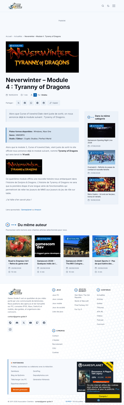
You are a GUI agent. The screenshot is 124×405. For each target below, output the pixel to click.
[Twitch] (37, 322)
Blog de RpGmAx (18, 375)
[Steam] (10, 322)
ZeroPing (36, 371)
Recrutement (57, 344)
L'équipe (55, 340)
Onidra (44, 95)
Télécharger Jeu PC (19, 379)
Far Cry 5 (78, 309)
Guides (99, 303)
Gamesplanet (26, 210)
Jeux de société (58, 307)
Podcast (100, 320)
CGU (54, 348)
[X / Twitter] (23, 322)
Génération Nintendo (41, 379)
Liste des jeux (57, 312)
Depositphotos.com (40, 375)
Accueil (9, 36)
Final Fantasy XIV (81, 305)
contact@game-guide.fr (17, 316)
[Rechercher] (102, 5)
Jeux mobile (57, 303)
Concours (100, 324)
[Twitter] (18, 102)
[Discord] (17, 322)
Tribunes (100, 307)
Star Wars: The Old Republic (82, 296)
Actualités (18, 36)
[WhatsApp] (31, 102)
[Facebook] (24, 102)
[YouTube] (30, 322)
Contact (55, 336)
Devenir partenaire (20, 390)
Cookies (55, 352)
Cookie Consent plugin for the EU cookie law (103, 400)
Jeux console (57, 299)
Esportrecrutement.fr (19, 384)
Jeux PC (55, 295)
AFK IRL (100, 312)
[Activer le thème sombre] (108, 5)
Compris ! (103, 396)
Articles (100, 299)
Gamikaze (15, 371)
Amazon (38, 210)
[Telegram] (37, 102)
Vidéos (99, 316)
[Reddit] (43, 102)
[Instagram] (10, 329)
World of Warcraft (82, 301)
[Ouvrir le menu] (113, 5)
